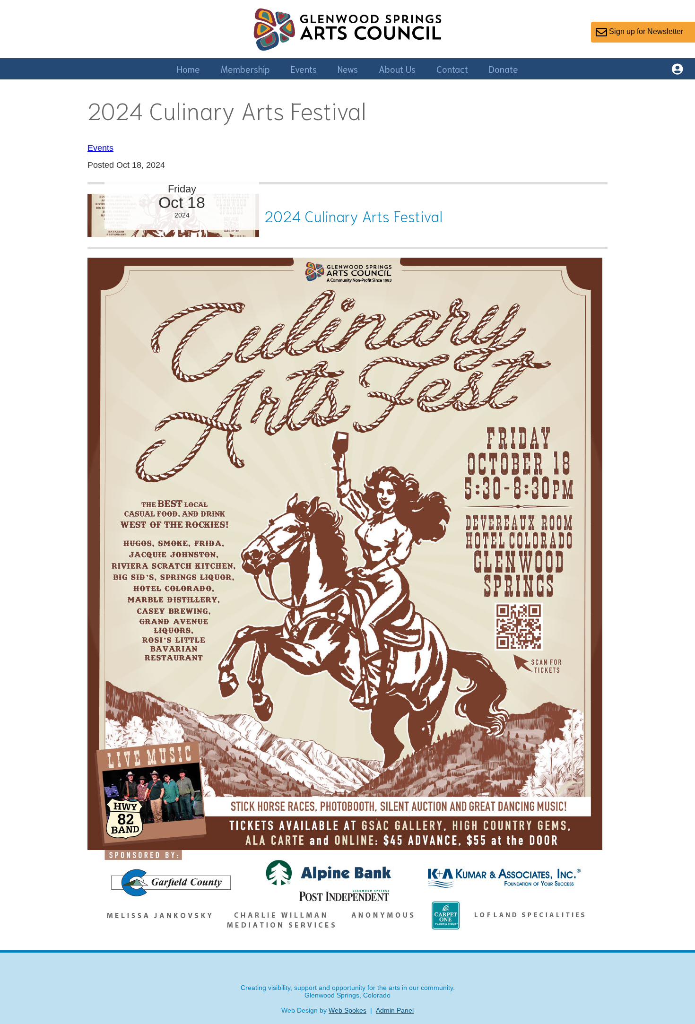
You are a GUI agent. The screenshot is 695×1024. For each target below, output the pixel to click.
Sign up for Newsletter (645, 31)
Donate (503, 69)
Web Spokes (347, 1010)
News (348, 69)
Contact (452, 69)
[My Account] (677, 71)
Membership (245, 69)
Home (188, 69)
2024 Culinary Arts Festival (353, 215)
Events (304, 69)
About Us (397, 69)
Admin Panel (395, 1010)
